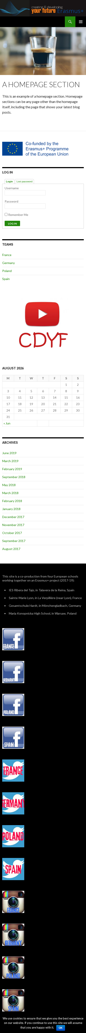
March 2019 (10, 461)
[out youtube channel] (43, 324)
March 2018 (10, 493)
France (6, 255)
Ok (61, 1027)
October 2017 (12, 533)
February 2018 (12, 501)
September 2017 (13, 541)
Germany (8, 263)
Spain (6, 279)
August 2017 (11, 549)
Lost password (24, 181)
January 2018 (11, 509)
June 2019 (9, 453)
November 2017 (13, 525)
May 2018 (9, 485)
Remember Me (17, 215)
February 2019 (12, 469)
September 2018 (13, 477)
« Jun (7, 423)
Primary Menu (80, 21)
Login (9, 181)
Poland (7, 271)
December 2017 (13, 517)
